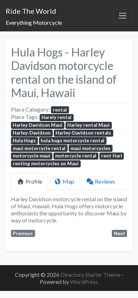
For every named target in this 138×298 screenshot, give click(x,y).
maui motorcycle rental (39, 148)
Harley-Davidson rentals (83, 133)
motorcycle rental (75, 156)
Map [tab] (68, 181)
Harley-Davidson (32, 133)
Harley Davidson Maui (37, 125)
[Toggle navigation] (122, 16)
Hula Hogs (24, 140)
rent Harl (111, 156)
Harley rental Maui (88, 125)
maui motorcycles (90, 148)
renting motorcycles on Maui (46, 163)
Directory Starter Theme (91, 274)
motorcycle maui (31, 156)
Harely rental (56, 117)
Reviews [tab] (105, 181)
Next (119, 233)
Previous (23, 233)
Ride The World (31, 11)
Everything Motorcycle (34, 22)
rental (60, 110)
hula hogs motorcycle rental (72, 140)
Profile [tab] (33, 181)
